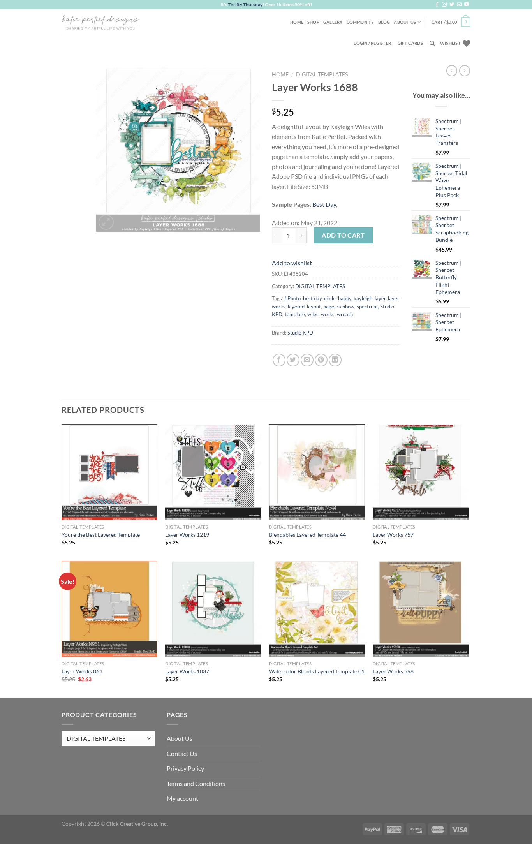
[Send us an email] (459, 4)
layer (380, 298)
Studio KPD (300, 332)
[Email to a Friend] (307, 360)
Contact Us (182, 753)
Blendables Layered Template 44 (307, 534)
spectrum (367, 306)
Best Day (324, 204)
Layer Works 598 (393, 671)
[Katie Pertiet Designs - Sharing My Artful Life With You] (100, 22)
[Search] (432, 43)
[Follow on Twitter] (451, 4)
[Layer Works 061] (110, 609)
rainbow (345, 306)
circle (330, 298)
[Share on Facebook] (279, 360)
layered (296, 306)
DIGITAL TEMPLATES (322, 74)
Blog (384, 22)
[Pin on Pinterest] (321, 360)
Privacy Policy (185, 768)
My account (182, 798)
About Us (405, 22)
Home (296, 22)
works (328, 314)
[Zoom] (106, 222)
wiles (313, 314)
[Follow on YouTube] (466, 4)
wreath (345, 314)
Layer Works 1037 (187, 671)
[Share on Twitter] (293, 360)
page (328, 306)
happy (344, 298)
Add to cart (343, 235)
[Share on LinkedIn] (335, 360)
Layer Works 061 (82, 671)
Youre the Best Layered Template (101, 534)
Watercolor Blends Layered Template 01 (317, 671)
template (295, 314)
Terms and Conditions (196, 783)
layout (314, 306)
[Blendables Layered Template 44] (317, 472)
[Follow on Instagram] (444, 4)
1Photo (292, 298)
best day (312, 298)
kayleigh (363, 298)
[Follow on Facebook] (437, 4)
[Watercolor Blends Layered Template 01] (317, 609)
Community (360, 22)
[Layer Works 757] (421, 472)
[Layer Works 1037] (213, 609)
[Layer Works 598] (421, 609)
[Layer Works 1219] (213, 472)
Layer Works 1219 (187, 534)
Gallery (333, 22)
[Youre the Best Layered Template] (110, 472)
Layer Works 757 (393, 534)
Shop (313, 22)
